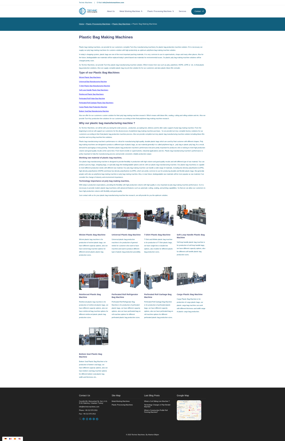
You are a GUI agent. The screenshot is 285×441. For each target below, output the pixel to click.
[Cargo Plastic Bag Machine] (191, 290)
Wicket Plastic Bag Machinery (90, 77)
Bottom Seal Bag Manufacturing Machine (94, 111)
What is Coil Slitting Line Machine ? (157, 401)
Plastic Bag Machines (121, 24)
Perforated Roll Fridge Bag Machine (92, 98)
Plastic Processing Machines (159, 11)
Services (182, 11)
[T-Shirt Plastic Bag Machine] (158, 230)
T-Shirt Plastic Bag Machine (157, 235)
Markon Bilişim (153, 435)
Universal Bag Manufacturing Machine (93, 81)
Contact (198, 11)
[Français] (10, 439)
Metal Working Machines (130, 11)
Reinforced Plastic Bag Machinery (91, 94)
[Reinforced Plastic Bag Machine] (93, 290)
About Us (111, 11)
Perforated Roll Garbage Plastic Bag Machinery (96, 103)
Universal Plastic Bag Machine (126, 235)
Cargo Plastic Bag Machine (190, 294)
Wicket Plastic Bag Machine (92, 235)
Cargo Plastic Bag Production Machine (93, 107)
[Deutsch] (5, 439)
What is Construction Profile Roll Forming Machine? (156, 411)
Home (81, 24)
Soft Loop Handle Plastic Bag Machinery (93, 90)
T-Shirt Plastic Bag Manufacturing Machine (94, 86)
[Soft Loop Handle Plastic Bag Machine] (191, 230)
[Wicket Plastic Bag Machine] (93, 230)
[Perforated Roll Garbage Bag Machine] (158, 290)
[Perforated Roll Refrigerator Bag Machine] (126, 290)
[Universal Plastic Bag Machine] (126, 230)
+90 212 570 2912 (87, 414)
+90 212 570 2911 (88, 410)
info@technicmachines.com (113, 2)
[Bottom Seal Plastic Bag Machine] (93, 350)
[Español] (15, 439)
